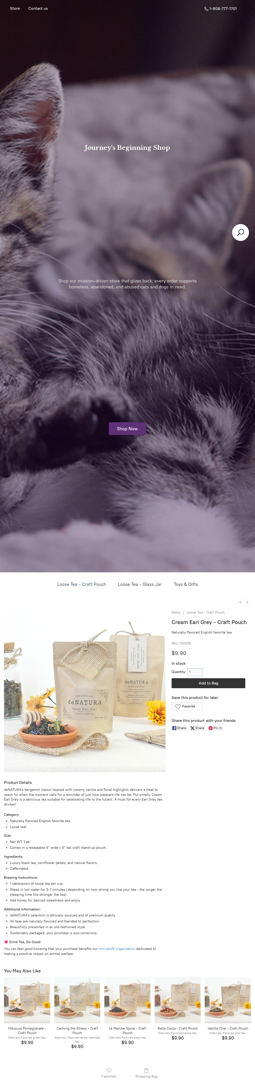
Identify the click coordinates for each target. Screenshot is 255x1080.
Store (15, 8)
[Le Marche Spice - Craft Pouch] (127, 1000)
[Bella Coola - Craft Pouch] (178, 1000)
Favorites (109, 1076)
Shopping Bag (146, 1076)
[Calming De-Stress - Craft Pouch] (77, 1000)
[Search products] (240, 232)
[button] (187, 706)
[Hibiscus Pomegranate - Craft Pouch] (27, 1000)
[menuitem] (240, 602)
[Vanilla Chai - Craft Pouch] (228, 1000)
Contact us (38, 8)
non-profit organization (117, 949)
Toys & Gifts (186, 584)
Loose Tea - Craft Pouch (81, 584)
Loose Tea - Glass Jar (140, 584)
